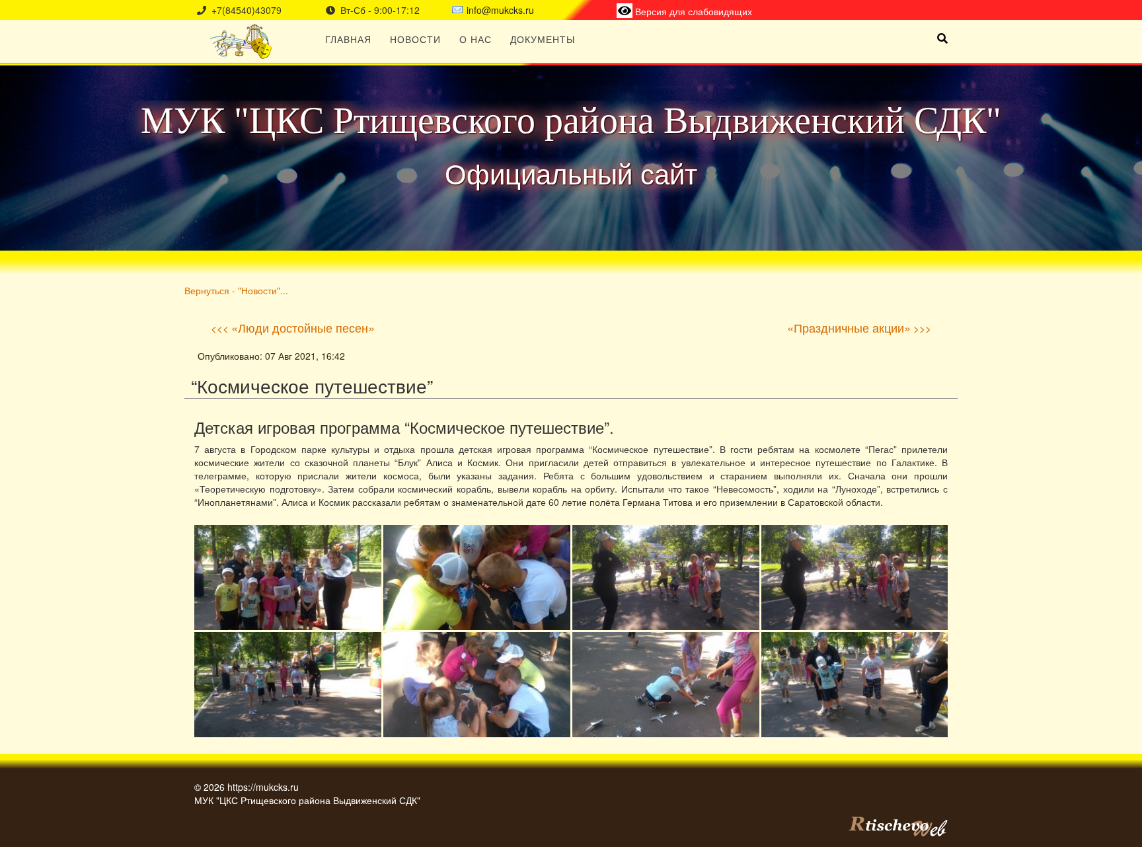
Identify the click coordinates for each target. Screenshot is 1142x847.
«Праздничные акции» (849, 327)
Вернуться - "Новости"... (236, 290)
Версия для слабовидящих (692, 11)
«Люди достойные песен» (303, 327)
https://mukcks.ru (263, 786)
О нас (475, 39)
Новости (415, 39)
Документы (542, 39)
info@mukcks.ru (500, 10)
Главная (348, 39)
